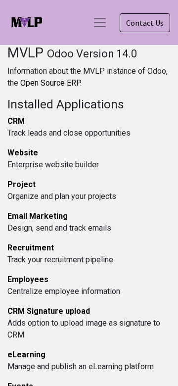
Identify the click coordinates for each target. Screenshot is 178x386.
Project (21, 184)
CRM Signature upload (48, 311)
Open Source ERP (50, 83)
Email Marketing (37, 216)
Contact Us (145, 23)
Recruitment (30, 247)
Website (22, 152)
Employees (27, 279)
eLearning (26, 354)
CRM (16, 121)
